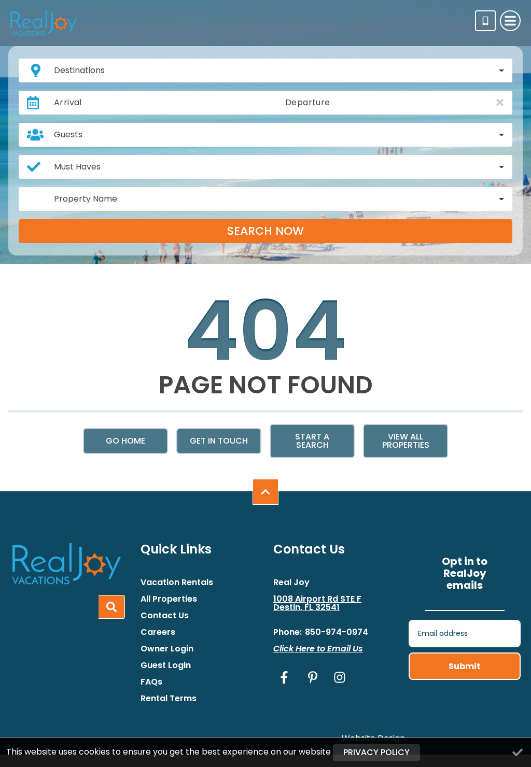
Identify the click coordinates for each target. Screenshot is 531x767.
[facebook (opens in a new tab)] (285, 677)
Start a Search (312, 441)
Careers (158, 632)
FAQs (151, 682)
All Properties (169, 599)
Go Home (125, 441)
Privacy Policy (376, 752)
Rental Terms (169, 698)
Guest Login (166, 665)
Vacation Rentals (177, 582)
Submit (465, 666)
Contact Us (165, 616)
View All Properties (405, 441)
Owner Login (167, 649)
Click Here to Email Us (318, 649)
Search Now (265, 231)
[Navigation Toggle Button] (510, 20)
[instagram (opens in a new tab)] (339, 677)
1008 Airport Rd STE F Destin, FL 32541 (317, 603)
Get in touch (219, 441)
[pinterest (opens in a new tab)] (312, 677)
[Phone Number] (485, 20)
